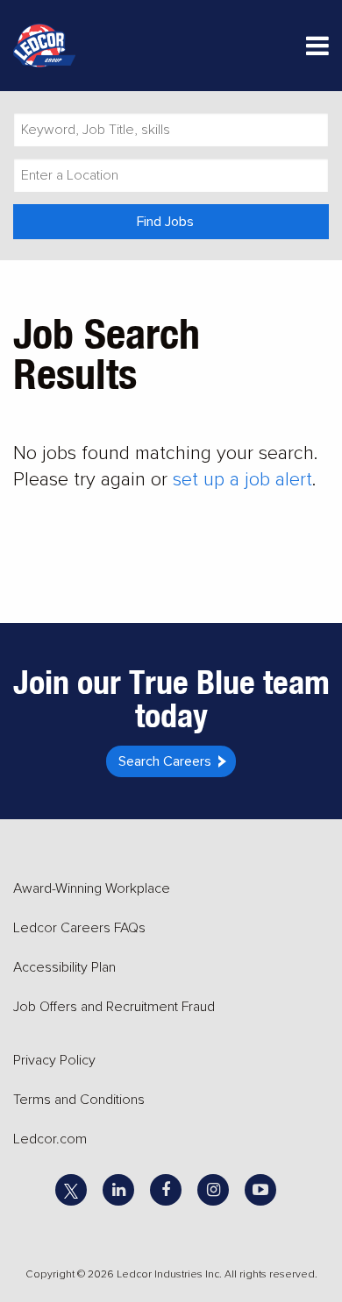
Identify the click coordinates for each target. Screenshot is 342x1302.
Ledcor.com (50, 1139)
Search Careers (164, 761)
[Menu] (317, 49)
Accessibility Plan (64, 967)
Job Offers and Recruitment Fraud (114, 1006)
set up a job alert (242, 480)
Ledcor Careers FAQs (79, 928)
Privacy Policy (54, 1060)
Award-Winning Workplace (91, 888)
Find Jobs (165, 221)
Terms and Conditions (79, 1099)
